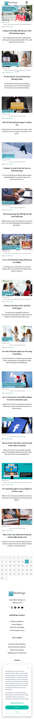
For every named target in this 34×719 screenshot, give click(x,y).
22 (27, 565)
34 (10, 574)
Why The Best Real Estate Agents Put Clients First (17, 123)
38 (27, 574)
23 (31, 565)
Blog (6, 24)
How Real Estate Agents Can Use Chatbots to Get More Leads (17, 490)
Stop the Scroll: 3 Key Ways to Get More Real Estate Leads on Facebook (17, 444)
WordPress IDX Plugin (17, 627)
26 (10, 570)
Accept (17, 707)
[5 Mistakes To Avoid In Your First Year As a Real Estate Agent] (17, 150)
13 (22, 561)
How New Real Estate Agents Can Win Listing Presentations (17, 352)
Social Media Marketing (19, 436)
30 (27, 570)
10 (10, 561)
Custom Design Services (17, 630)
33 (6, 574)
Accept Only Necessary (17, 703)
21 (22, 565)
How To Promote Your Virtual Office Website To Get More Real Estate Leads (17, 398)
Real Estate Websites (17, 621)
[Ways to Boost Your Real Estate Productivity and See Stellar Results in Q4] (17, 517)
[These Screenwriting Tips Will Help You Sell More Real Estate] (17, 196)
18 (10, 565)
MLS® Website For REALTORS (17, 653)
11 (14, 561)
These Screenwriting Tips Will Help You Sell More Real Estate (17, 215)
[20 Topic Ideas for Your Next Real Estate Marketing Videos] (17, 59)
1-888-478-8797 (17, 603)
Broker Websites (17, 624)
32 (2, 574)
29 (22, 570)
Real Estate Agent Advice (19, 116)
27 (14, 570)
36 (18, 574)
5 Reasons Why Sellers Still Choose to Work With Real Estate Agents (17, 32)
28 (18, 570)
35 (14, 574)
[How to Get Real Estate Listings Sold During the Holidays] (17, 242)
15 (31, 561)
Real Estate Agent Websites (17, 644)
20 (18, 565)
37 (22, 574)
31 (31, 570)
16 (2, 565)
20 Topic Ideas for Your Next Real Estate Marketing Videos (17, 77)
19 (14, 565)
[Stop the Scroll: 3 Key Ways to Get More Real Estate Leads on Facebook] (17, 425)
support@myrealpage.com (17, 600)
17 (6, 565)
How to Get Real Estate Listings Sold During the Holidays (17, 261)
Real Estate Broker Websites (17, 647)
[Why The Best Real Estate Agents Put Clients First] (17, 105)
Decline (17, 712)
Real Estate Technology (25, 482)
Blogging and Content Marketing (16, 70)
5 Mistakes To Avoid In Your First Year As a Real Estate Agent (17, 169)
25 (6, 570)
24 (2, 570)
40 (2, 578)
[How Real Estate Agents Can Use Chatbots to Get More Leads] (17, 471)
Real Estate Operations (25, 24)
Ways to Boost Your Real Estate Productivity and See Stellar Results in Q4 (17, 535)
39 (31, 574)
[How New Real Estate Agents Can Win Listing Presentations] (17, 334)
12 (18, 561)
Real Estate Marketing (13, 24)
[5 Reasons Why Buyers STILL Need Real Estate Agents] (17, 288)
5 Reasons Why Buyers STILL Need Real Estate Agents (17, 306)
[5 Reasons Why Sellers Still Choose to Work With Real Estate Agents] (17, 13)
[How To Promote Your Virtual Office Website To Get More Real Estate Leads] (17, 379)
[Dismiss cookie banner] (28, 668)
